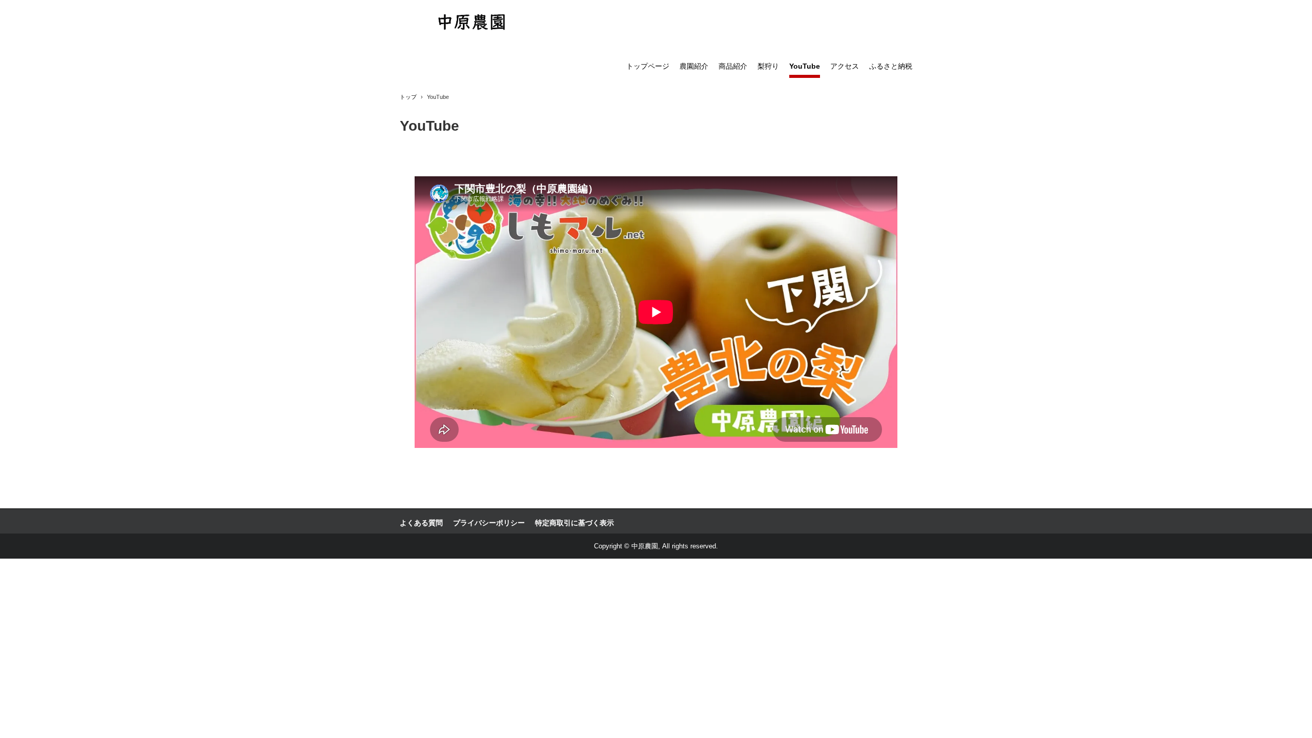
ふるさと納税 (890, 66)
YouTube (804, 66)
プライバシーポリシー (489, 523)
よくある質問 (421, 523)
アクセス (844, 66)
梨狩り (768, 66)
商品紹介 (733, 66)
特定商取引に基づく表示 (574, 523)
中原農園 (472, 23)
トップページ (647, 66)
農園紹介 (694, 66)
